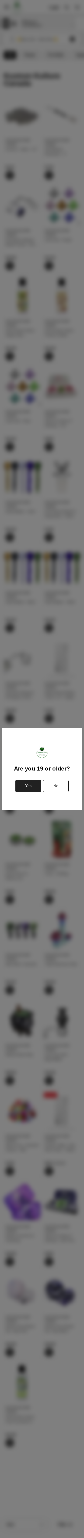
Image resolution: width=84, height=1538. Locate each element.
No (55, 786)
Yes (28, 786)
